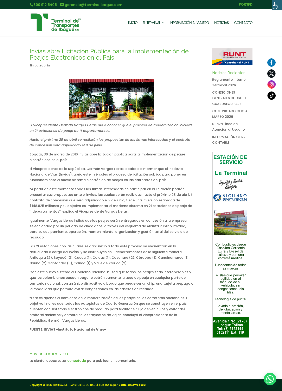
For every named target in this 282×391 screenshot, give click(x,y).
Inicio (132, 23)
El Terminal (151, 23)
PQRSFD (245, 5)
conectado (76, 360)
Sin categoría (40, 65)
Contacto (243, 23)
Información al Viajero (189, 23)
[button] (270, 379)
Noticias (221, 23)
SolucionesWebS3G (132, 385)
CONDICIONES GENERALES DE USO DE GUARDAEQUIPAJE (229, 98)
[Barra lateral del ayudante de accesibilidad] (277, 5)
